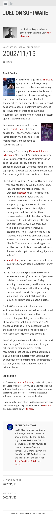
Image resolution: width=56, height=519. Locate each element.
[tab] (5, 3)
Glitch (33, 461)
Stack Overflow (22, 461)
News (9, 62)
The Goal (47, 79)
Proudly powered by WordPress (28, 513)
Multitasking (13, 260)
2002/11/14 (9, 484)
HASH (17, 464)
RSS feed (29, 408)
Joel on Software (25, 13)
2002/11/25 (9, 497)
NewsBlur (47, 405)
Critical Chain (16, 129)
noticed (22, 192)
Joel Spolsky (33, 47)
